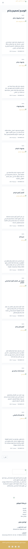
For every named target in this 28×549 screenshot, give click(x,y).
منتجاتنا (24, 510)
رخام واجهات (20, 106)
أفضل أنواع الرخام (18, 192)
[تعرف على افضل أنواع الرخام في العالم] (14, 294)
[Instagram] (15, 546)
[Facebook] (19, 546)
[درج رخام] (14, 248)
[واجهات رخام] (14, 74)
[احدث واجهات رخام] (14, 29)
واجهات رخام (20, 62)
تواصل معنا (23, 516)
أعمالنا (24, 512)
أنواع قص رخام (19, 327)
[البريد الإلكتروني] (9, 546)
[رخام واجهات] (14, 118)
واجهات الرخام (19, 148)
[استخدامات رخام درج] (14, 382)
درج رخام (21, 237)
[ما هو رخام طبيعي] (14, 426)
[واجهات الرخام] (14, 160)
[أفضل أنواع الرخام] (14, 204)
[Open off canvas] (3, 2)
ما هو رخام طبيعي (18, 415)
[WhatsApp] (12, 546)
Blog (23, 15)
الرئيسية (24, 508)
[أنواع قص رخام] (14, 338)
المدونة (24, 514)
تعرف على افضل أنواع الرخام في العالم (14, 282)
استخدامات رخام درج (18, 371)
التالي (5, 457)
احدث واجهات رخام (18, 18)
